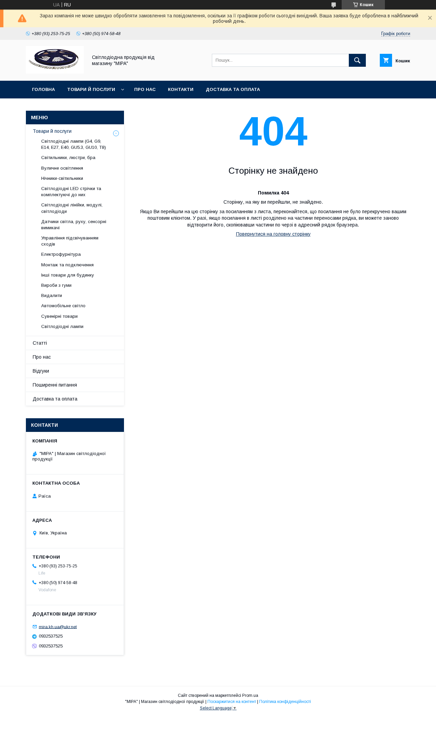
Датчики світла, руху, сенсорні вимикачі (73, 224)
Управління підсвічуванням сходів (69, 241)
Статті (40, 343)
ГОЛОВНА (43, 89)
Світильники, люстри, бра (68, 157)
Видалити (51, 295)
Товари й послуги (91, 89)
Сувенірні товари (59, 316)
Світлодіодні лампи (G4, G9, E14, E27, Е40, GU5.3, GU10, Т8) (73, 144)
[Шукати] (357, 60)
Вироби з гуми (56, 285)
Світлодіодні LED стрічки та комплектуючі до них (71, 191)
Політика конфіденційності (285, 701)
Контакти (180, 89)
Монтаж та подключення (67, 264)
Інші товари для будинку (67, 275)
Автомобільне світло (63, 305)
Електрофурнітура (61, 254)
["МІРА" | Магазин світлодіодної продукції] (55, 72)
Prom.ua (250, 695)
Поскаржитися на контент (231, 701)
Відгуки (41, 371)
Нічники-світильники (62, 178)
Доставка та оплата (233, 89)
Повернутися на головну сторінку (273, 234)
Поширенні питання (55, 385)
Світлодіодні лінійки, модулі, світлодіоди (72, 208)
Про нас (145, 89)
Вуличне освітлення (62, 168)
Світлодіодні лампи (62, 326)
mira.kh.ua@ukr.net (58, 626)
